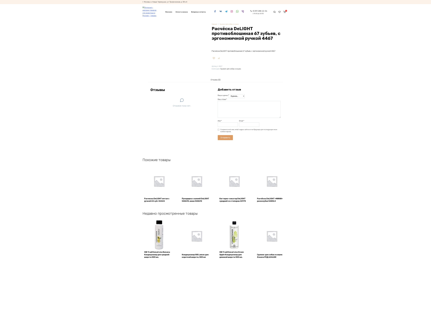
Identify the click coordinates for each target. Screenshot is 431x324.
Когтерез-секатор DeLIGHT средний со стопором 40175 (232, 200)
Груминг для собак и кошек (229, 24)
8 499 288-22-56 (260, 12)
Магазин (168, 12)
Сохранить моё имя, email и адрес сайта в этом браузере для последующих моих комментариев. (248, 130)
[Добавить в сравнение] (219, 58)
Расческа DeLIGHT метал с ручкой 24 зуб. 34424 (156, 200)
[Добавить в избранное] (214, 58)
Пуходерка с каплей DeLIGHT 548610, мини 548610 (195, 200)
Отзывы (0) (215, 80)
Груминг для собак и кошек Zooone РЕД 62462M (269, 256)
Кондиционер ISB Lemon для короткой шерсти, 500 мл (195, 256)
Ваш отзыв (222, 99)
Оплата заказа (182, 12)
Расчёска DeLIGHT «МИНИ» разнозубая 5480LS (270, 200)
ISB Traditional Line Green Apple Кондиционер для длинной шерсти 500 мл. (231, 254)
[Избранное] (279, 12)
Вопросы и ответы (198, 12)
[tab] (215, 79)
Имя (220, 121)
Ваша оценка (223, 95)
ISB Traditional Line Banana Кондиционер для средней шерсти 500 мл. (157, 254)
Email (241, 121)
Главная (214, 24)
